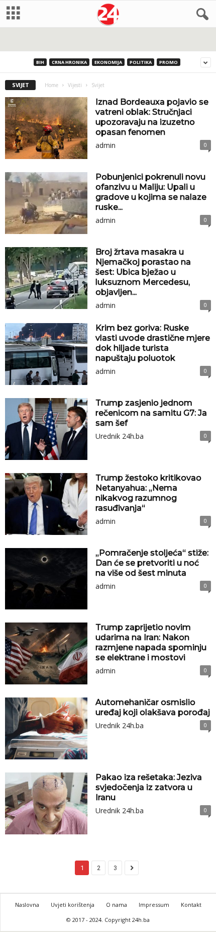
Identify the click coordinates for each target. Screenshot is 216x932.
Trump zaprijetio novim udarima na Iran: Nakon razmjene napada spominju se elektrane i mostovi (150, 642)
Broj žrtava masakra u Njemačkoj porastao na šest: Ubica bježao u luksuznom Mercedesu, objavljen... (143, 272)
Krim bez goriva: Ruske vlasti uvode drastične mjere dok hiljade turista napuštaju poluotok (152, 343)
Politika (141, 62)
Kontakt (191, 904)
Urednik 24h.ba (119, 436)
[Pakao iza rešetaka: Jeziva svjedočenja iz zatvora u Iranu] (46, 803)
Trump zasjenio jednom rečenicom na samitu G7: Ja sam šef (151, 413)
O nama (116, 904)
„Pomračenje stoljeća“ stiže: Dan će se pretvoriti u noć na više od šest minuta (151, 563)
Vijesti (75, 85)
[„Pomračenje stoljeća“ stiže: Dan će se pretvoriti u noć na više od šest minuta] (46, 579)
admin (105, 145)
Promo (168, 62)
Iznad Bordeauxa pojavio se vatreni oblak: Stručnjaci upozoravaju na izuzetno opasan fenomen (151, 117)
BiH (40, 62)
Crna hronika (69, 62)
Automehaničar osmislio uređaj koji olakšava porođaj (152, 707)
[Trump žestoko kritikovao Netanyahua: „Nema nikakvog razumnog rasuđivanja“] (46, 504)
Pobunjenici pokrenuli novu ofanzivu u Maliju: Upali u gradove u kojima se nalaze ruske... (150, 192)
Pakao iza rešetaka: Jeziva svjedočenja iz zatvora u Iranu (148, 787)
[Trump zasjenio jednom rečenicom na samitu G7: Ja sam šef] (46, 429)
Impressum (154, 904)
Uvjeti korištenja (72, 904)
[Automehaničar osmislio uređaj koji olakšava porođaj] (46, 728)
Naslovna (27, 904)
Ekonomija (108, 62)
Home (51, 85)
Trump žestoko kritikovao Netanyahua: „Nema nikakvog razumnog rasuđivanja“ (148, 493)
